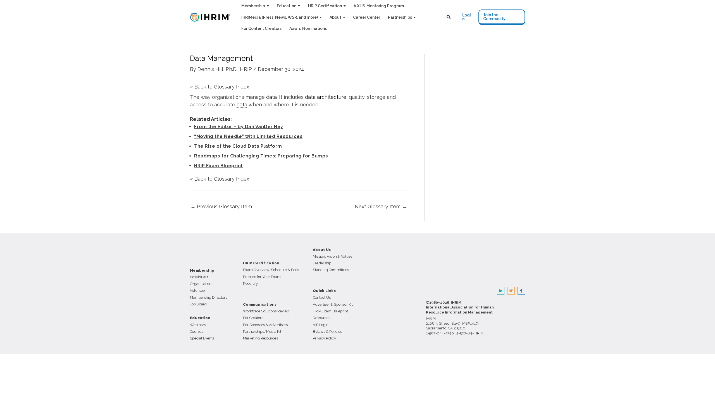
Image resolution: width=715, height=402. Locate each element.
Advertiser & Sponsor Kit (333, 304)
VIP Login (320, 325)
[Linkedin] (500, 291)
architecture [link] (331, 97)
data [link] (271, 97)
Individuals (199, 277)
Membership (202, 270)
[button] (267, 5)
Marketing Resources (260, 338)
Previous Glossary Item (221, 206)
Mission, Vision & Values (332, 256)
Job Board (198, 304)
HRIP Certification (261, 263)
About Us (322, 250)
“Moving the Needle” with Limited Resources (248, 136)
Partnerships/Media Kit (262, 331)
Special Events (202, 338)
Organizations (201, 284)
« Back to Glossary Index (219, 87)
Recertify (250, 283)
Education (200, 318)
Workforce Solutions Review (266, 311)
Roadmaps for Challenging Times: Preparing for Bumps (261, 156)
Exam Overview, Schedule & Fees (271, 270)
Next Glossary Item (381, 206)
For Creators (253, 318)
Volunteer (198, 290)
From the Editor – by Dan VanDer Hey (238, 126)
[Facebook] (521, 291)
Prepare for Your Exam (262, 277)
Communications (260, 304)
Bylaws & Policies (327, 331)
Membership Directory (208, 297)
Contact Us (322, 297)
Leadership (322, 263)
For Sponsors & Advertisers (265, 325)
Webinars (198, 325)
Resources (321, 318)
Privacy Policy (324, 338)
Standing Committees (331, 270)
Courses (196, 331)
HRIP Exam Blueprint (218, 165)
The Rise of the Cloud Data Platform (238, 146)
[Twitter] (511, 291)
